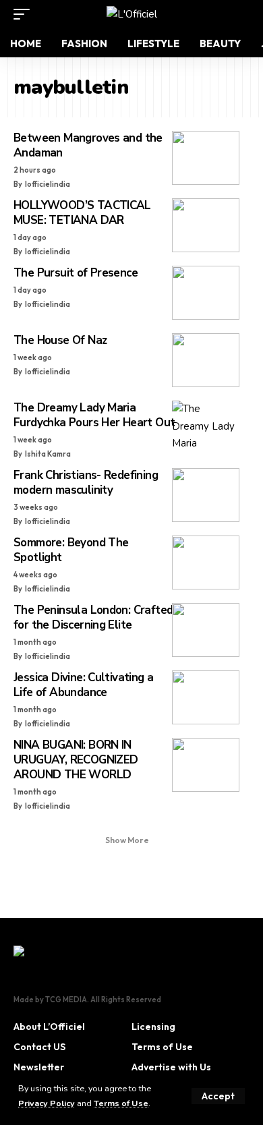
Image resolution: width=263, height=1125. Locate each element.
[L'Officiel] (132, 14)
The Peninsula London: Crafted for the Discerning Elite (93, 617)
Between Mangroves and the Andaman (88, 145)
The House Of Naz (60, 340)
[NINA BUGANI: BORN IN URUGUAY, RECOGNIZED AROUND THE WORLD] (205, 765)
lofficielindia (47, 184)
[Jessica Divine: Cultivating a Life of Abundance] (205, 697)
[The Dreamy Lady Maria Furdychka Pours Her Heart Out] (205, 428)
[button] (218, 1096)
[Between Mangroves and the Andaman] (205, 158)
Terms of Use (121, 1103)
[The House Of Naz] (205, 360)
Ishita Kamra (48, 454)
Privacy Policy (46, 1103)
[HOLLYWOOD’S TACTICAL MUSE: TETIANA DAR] (205, 225)
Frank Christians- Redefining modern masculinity (85, 482)
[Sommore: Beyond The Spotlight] (205, 562)
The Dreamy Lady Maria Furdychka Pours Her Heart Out (94, 415)
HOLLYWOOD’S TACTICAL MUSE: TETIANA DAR (82, 213)
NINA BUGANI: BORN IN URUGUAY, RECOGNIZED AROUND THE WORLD (75, 759)
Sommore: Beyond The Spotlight (70, 550)
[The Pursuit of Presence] (205, 293)
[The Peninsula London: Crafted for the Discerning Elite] (205, 630)
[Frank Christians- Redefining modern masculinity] (205, 495)
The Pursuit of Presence (75, 273)
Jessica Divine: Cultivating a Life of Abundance (83, 685)
